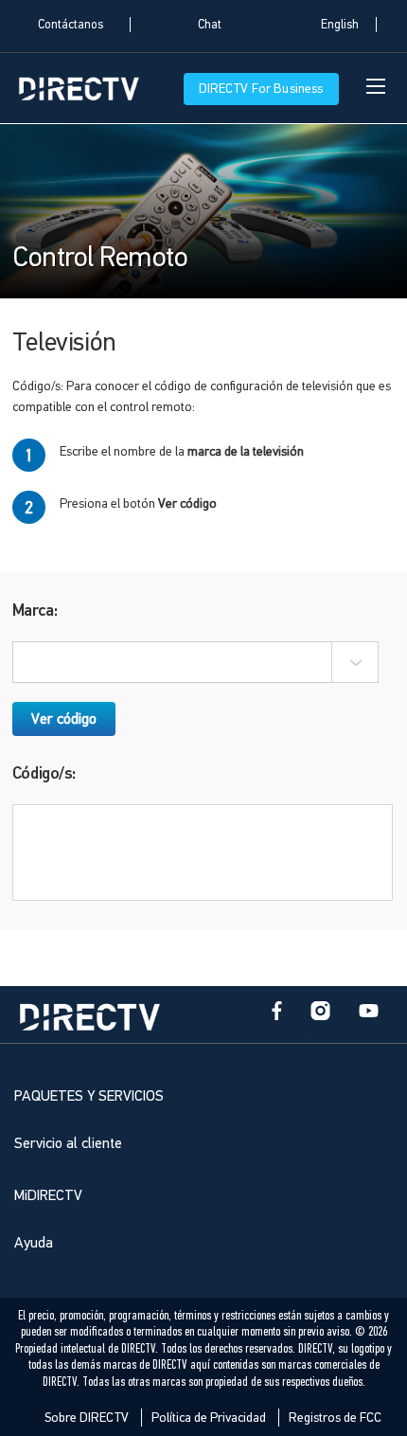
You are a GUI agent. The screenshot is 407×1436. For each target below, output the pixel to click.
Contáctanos (70, 24)
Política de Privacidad (208, 1418)
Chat (209, 24)
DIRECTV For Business (261, 89)
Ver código (64, 718)
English (340, 24)
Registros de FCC (335, 1418)
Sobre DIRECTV (86, 1418)
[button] (355, 662)
